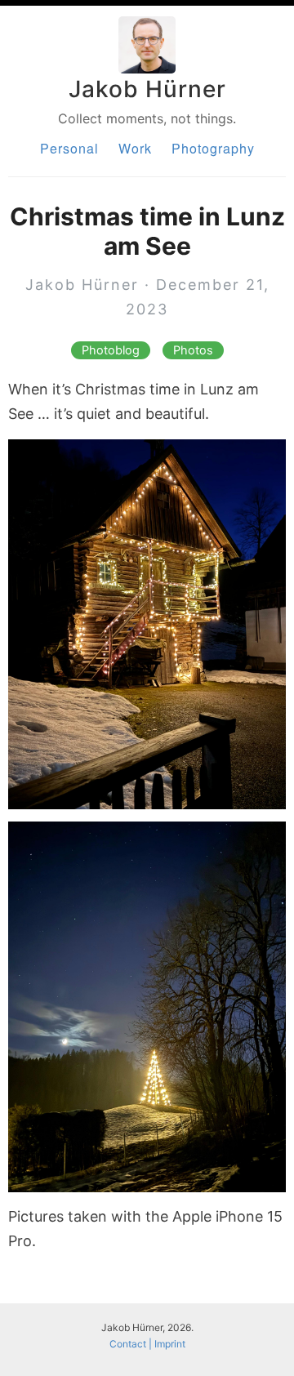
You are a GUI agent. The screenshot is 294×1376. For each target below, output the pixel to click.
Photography (213, 148)
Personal (69, 148)
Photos (193, 350)
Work (135, 148)
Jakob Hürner (147, 89)
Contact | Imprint (147, 1344)
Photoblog (111, 350)
